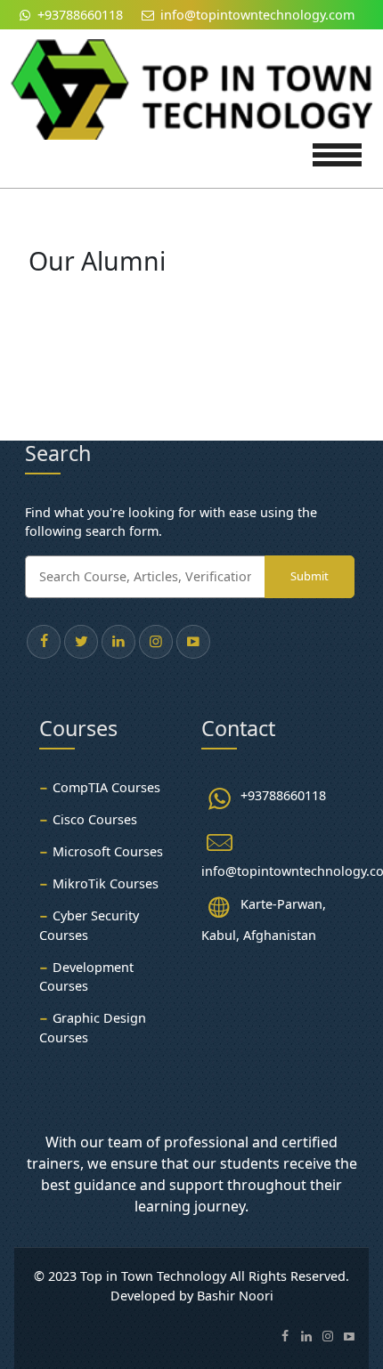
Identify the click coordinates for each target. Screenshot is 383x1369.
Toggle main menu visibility (337, 152)
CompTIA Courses (106, 787)
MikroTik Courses (106, 883)
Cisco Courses (95, 819)
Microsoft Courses (108, 851)
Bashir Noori (235, 1295)
